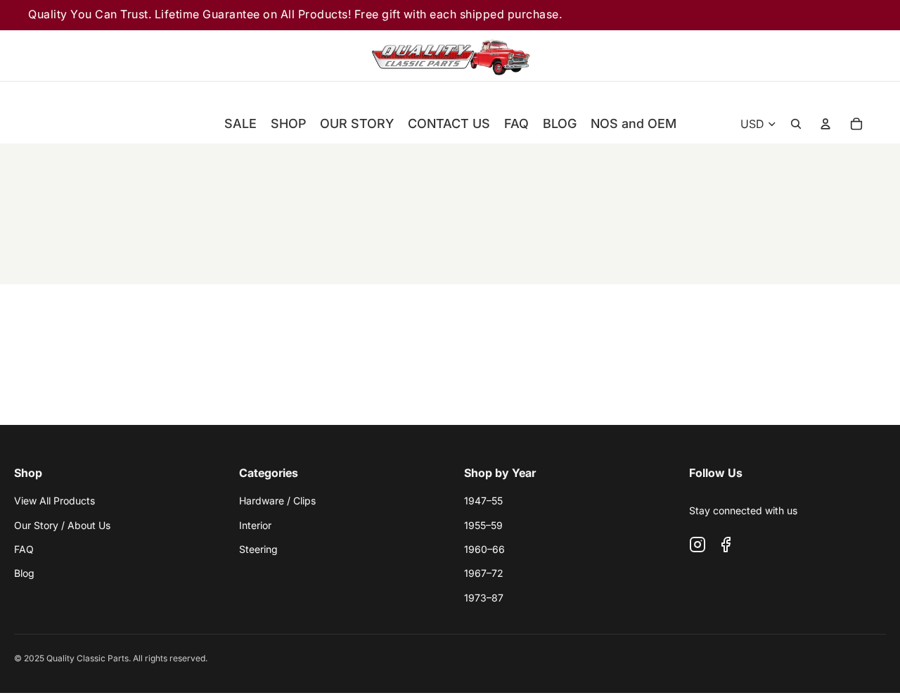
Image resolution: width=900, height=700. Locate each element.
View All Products (54, 501)
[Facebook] (725, 544)
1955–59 (483, 525)
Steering (258, 549)
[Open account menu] (825, 123)
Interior (255, 525)
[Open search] (795, 123)
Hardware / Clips (277, 501)
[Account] (821, 55)
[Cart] (860, 55)
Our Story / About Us (62, 525)
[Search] (782, 55)
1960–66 (484, 549)
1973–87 (483, 598)
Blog (24, 573)
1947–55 (483, 501)
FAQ (24, 549)
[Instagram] (697, 544)
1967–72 (483, 573)
